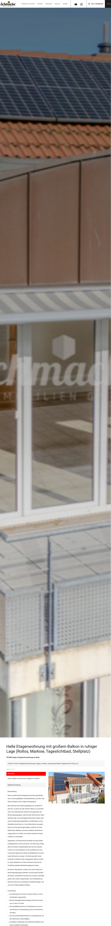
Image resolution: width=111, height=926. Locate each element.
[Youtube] (75, 4)
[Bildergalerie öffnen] (76, 788)
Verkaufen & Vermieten (28, 4)
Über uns (57, 4)
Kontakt (65, 4)
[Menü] (109, 3)
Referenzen (49, 4)
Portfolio (40, 4)
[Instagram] (81, 4)
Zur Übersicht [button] (11, 769)
